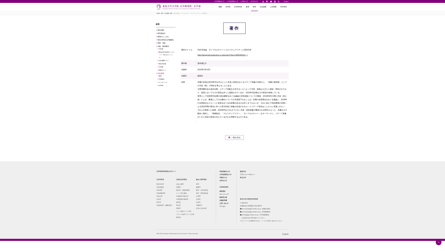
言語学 (198, 199)
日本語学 (159, 190)
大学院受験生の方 (232, 1)
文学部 (228, 7)
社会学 (198, 202)
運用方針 (243, 171)
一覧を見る (236, 138)
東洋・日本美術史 (202, 190)
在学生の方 (254, 1)
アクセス (222, 206)
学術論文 (162, 79)
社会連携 (263, 7)
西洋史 (178, 217)
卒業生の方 (244, 1)
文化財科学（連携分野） (164, 205)
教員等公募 (223, 197)
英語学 (178, 208)
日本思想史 (160, 187)
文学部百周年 (224, 187)
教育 (247, 7)
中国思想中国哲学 (182, 199)
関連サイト (162, 70)
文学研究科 (238, 7)
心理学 (198, 196)
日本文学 (159, 196)
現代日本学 (160, 184)
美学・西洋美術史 (202, 193)
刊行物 (161, 49)
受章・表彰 (161, 43)
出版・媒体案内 (163, 46)
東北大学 (243, 177)
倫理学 (198, 187)
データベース (163, 82)
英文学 (178, 205)
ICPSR (161, 85)
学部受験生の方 (220, 1)
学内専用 (283, 7)
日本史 (158, 199)
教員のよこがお (163, 37)
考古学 (158, 202)
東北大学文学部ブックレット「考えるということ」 (166, 54)
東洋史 (178, 202)
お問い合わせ (224, 203)
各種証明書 (223, 200)
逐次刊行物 (162, 64)
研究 (254, 7)
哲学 (197, 184)
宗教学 (178, 187)
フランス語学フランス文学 (185, 214)
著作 (171, 13)
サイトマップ (224, 194)
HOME (158, 13)
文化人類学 (180, 184)
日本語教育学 (160, 193)
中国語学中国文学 (182, 196)
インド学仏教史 (181, 193)
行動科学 (199, 205)
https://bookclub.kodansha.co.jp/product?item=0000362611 (221, 55)
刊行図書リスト (164, 60)
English (286, 1)
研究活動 (160, 30)
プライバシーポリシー (247, 174)
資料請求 (222, 191)
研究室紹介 (161, 33)
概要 (220, 7)
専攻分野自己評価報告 (165, 40)
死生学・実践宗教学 (183, 190)
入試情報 (273, 7)
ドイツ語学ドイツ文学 (183, 211)
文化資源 (166, 13)
